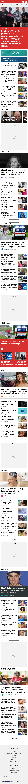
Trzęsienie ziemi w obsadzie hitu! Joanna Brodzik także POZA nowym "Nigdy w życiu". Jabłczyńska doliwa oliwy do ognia (8, 191)
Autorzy (14, 757)
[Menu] (26, 2)
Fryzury (13, 5)
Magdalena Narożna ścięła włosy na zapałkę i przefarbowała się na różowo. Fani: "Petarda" (8, 632)
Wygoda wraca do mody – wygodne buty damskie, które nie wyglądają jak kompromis (8, 425)
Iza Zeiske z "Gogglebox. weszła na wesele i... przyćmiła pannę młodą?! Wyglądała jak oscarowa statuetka (7, 418)
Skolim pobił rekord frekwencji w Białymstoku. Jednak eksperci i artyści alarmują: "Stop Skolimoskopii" (9, 73)
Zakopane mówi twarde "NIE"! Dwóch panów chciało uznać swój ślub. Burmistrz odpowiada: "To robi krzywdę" (8, 95)
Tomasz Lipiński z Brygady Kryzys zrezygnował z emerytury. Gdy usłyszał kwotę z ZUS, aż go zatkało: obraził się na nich (9, 214)
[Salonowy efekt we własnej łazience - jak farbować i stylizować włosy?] (14, 479)
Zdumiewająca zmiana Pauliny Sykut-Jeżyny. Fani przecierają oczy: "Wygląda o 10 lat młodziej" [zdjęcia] (9, 624)
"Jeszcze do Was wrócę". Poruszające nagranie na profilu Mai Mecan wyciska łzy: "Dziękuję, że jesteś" (8, 80)
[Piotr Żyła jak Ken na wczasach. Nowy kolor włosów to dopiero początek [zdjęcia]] (14, 578)
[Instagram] (4, 777)
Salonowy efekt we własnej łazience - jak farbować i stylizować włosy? (12, 491)
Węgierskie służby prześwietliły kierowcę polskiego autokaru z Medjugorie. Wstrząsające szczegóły (7, 363)
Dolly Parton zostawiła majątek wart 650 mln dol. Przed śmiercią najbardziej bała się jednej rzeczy (8, 184)
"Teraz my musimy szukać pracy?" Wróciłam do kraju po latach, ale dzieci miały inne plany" (8, 731)
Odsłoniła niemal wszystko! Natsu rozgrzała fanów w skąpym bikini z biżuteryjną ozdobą (8, 433)
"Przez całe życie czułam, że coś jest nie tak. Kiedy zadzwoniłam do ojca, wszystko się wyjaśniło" (8, 716)
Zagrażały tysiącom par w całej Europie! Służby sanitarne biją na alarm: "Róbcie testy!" (7, 517)
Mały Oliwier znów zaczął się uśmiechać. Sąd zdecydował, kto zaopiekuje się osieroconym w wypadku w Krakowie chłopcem (13, 244)
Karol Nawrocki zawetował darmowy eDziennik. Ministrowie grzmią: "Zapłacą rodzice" (8, 263)
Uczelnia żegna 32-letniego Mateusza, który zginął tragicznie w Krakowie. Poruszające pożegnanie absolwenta (8, 88)
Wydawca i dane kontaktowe (14, 753)
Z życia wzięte (8, 669)
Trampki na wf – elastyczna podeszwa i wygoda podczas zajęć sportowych (8, 410)
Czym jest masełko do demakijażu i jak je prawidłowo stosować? (7, 510)
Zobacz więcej (14, 221)
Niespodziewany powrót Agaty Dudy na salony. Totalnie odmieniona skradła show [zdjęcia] (9, 617)
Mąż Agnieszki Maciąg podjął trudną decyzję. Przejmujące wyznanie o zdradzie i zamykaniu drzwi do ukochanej (8, 65)
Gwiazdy (3, 5)
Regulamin (14, 759)
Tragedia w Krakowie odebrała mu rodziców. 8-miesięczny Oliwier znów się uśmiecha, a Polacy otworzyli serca (9, 278)
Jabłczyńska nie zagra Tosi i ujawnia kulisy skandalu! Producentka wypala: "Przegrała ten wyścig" (8, 206)
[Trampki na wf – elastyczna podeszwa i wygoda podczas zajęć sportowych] (22, 411)
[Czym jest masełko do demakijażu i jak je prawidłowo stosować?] (22, 511)
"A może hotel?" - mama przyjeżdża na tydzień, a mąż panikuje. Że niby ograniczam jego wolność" (8, 708)
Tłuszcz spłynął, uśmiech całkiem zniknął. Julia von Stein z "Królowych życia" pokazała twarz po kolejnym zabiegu (10, 119)
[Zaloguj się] (23, 2)
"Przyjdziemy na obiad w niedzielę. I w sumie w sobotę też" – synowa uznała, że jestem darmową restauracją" (14, 690)
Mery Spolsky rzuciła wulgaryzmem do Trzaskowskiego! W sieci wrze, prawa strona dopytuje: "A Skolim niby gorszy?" (9, 199)
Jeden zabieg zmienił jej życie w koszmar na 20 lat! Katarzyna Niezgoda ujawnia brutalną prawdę (9, 525)
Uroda (8, 5)
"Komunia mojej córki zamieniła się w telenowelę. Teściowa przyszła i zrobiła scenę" (8, 723)
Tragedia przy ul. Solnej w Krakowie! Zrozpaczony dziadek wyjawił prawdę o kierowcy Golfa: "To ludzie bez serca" (8, 256)
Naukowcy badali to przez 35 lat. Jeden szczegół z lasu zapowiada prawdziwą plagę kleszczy (8, 532)
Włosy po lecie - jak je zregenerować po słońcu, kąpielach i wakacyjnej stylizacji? (7, 502)
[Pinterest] (6, 777)
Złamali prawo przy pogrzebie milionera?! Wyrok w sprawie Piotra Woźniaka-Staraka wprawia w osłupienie (13, 172)
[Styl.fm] (4, 2)
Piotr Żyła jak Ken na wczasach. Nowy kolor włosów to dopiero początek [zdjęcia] (14, 590)
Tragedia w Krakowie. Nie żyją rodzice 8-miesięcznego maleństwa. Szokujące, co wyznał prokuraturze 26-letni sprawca (13, 343)
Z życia (18, 5)
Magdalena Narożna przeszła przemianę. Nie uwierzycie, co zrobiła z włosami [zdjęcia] (9, 602)
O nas (14, 751)
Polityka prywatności (14, 761)
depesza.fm (14, 772)
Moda (22, 5)
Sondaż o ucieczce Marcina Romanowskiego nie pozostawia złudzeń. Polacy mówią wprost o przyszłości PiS (8, 270)
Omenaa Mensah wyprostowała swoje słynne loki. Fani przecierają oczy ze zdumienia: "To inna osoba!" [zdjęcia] (8, 609)
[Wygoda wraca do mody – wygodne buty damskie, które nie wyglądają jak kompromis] (22, 426)
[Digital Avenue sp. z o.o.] (9, 782)
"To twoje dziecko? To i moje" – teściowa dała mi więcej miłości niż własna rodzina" (9, 701)
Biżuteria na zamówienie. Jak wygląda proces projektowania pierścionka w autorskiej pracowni (9, 403)
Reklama (14, 755)
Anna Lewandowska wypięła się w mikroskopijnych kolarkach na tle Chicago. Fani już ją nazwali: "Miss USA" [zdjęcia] (14, 391)
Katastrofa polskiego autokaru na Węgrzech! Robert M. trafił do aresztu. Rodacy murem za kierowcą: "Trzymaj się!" (9, 285)
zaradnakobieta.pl (14, 770)
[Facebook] (1, 777)
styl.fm (14, 768)
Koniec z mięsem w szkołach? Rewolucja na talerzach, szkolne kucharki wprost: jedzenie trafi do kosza (9, 103)
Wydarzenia (7, 224)
